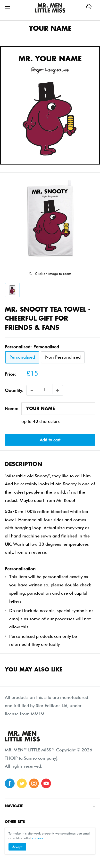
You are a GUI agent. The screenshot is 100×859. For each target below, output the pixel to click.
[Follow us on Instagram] (34, 783)
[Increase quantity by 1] (57, 390)
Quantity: (14, 390)
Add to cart (50, 439)
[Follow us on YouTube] (46, 783)
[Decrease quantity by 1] (32, 390)
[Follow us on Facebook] (10, 783)
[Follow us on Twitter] (22, 783)
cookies (37, 838)
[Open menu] (7, 8)
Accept (17, 847)
